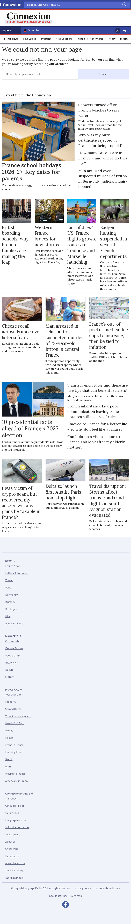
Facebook (65, 905)
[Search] (124, 5)
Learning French (14, 752)
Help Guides (29, 39)
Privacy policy (83, 888)
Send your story (14, 870)
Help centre (12, 856)
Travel (9, 580)
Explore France (14, 648)
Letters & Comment (17, 573)
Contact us (11, 849)
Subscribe (33, 30)
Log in (125, 30)
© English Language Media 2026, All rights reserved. (41, 888)
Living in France (14, 745)
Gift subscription (15, 806)
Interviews (11, 663)
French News (11, 39)
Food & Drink (12, 656)
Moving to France (15, 774)
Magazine (11, 636)
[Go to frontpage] (28, 18)
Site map (76, 896)
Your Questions (64, 39)
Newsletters (12, 834)
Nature (9, 670)
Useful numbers (14, 878)
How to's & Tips (14, 723)
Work (8, 766)
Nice (7, 616)
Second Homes (14, 709)
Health (9, 738)
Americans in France (17, 781)
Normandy (11, 595)
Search (103, 74)
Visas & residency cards (18, 716)
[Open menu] (10, 30)
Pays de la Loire (14, 623)
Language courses (15, 820)
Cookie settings (58, 896)
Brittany (10, 602)
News (8, 561)
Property (123, 39)
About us (10, 842)
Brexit (8, 759)
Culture (9, 677)
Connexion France (17, 793)
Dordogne (11, 609)
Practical (46, 39)
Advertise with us (15, 863)
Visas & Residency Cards (90, 39)
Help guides (12, 813)
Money (111, 39)
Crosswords (12, 641)
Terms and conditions (107, 888)
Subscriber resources (17, 827)
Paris (8, 588)
